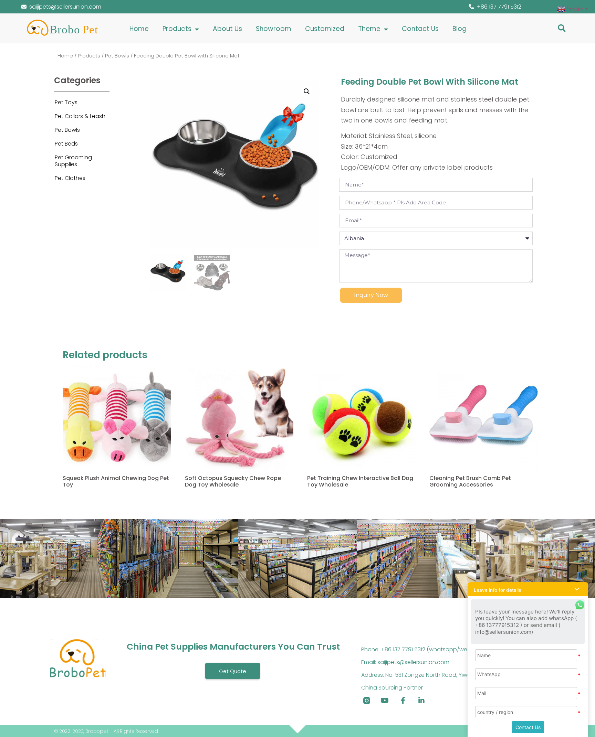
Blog (459, 28)
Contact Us (420, 28)
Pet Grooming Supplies (73, 160)
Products (177, 28)
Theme (369, 28)
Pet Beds (66, 144)
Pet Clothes (70, 178)
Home (139, 28)
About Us (227, 28)
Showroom (273, 28)
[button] (562, 28)
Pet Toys (66, 102)
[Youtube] (384, 700)
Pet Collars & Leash (80, 116)
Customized (324, 28)
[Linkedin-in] (421, 700)
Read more (76, 502)
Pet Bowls (117, 55)
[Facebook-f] (403, 700)
